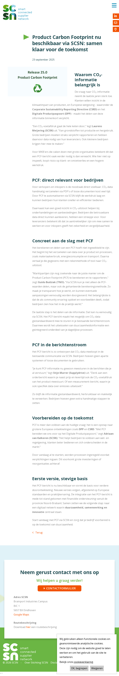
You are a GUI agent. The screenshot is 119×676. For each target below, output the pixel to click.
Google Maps (21, 614)
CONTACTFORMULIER (61, 588)
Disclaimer (57, 662)
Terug (39, 532)
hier (28, 627)
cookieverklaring (83, 662)
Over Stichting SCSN (36, 662)
